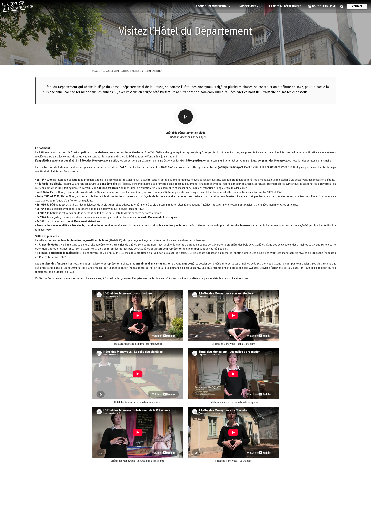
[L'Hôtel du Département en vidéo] (185, 116)
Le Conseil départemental (116, 71)
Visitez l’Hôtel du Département (147, 71)
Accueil (96, 71)
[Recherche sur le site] (341, 6)
